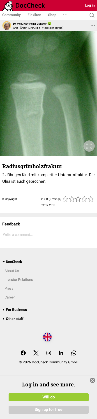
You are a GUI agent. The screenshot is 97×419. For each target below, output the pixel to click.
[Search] (91, 15)
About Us (12, 271)
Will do (48, 397)
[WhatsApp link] (73, 353)
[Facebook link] (23, 353)
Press (9, 288)
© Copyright (9, 199)
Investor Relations (19, 279)
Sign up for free (48, 409)
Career (10, 297)
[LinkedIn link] (61, 353)
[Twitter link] (36, 353)
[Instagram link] (48, 353)
